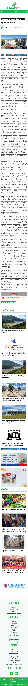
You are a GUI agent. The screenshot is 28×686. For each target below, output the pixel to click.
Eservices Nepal (21, 684)
